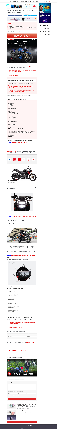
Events (34, 1)
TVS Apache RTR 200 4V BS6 (11, 151)
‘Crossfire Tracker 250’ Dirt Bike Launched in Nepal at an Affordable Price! (23, 216)
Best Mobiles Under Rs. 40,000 (45, 32)
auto (17, 379)
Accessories (27, 408)
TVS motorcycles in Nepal (26, 66)
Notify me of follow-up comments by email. (14, 395)
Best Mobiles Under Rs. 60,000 (45, 36)
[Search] (49, 1)
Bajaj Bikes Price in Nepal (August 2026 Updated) (19, 314)
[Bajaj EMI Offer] (45, 12)
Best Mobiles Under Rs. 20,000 (45, 28)
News (10, 1)
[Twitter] (30, 425)
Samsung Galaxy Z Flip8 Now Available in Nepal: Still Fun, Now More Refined (26, 410)
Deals (37, 1)
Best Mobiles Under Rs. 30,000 (45, 29)
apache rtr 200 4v (14, 379)
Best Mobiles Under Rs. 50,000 (45, 34)
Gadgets (14, 1)
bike (19, 379)
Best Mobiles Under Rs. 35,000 (45, 31)
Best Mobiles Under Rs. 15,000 (45, 26)
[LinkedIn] (31, 425)
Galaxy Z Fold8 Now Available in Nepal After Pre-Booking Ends (26, 416)
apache (10, 379)
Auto (18, 1)
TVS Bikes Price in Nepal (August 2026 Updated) (19, 142)
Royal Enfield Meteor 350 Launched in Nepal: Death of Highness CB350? (23, 255)
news (21, 379)
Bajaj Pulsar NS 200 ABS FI (30, 342)
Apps (26, 1)
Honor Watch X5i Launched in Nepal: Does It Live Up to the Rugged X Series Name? (26, 405)
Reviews (29, 1)
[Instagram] (28, 425)
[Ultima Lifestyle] (45, 22)
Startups (22, 1)
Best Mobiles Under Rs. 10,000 (45, 25)
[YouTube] (26, 425)
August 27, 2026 (23, 408)
